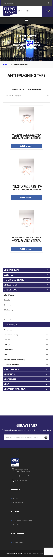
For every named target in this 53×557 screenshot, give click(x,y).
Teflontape (8, 315)
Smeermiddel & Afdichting (14, 360)
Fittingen (7, 345)
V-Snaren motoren (11, 364)
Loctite (7, 300)
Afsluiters (8, 330)
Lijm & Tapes (9, 295)
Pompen (7, 355)
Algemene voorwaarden (22, 520)
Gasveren (8, 340)
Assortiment (18, 542)
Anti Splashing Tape (12, 325)
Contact (16, 524)
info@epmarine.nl (22, 476)
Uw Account (18, 502)
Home (5, 65)
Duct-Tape (8, 305)
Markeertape (9, 310)
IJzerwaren (8, 350)
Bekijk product (26, 146)
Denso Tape (9, 320)
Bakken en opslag (11, 335)
